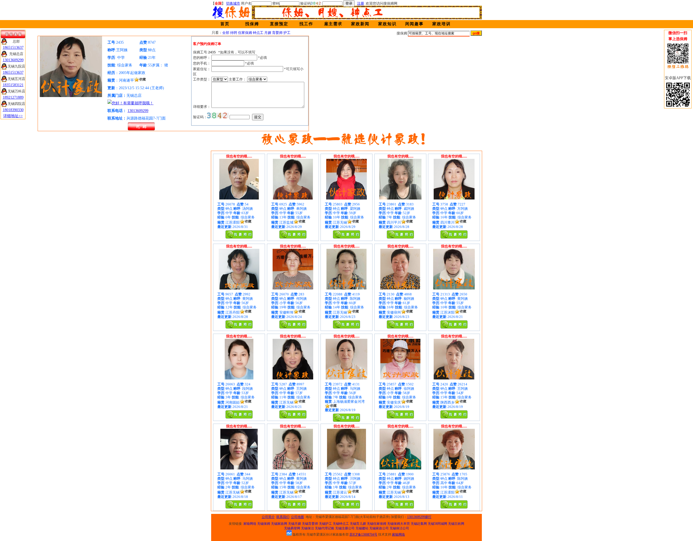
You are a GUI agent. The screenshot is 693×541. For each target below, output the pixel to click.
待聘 (233, 33)
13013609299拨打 (419, 517)
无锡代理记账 (324, 528)
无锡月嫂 (294, 524)
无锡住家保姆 (376, 524)
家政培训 (441, 24)
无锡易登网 (292, 528)
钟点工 (258, 33)
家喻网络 (249, 524)
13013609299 (138, 111)
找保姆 (252, 24)
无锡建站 (361, 528)
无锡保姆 (263, 524)
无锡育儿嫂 (358, 524)
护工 (286, 33)
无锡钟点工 (341, 524)
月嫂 (267, 33)
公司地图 (297, 517)
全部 (225, 33)
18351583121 (13, 85)
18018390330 (13, 110)
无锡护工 (325, 524)
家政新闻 (360, 24)
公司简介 (268, 517)
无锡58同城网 (437, 524)
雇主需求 (333, 24)
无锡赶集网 (419, 524)
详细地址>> (13, 116)
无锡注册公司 (345, 528)
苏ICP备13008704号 (363, 534)
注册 (360, 3)
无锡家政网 (279, 524)
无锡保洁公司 (399, 528)
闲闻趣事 (414, 24)
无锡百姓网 (456, 524)
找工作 (306, 24)
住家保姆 (245, 33)
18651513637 (13, 48)
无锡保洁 (307, 528)
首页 (225, 24)
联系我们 (282, 517)
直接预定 (279, 24)
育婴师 (277, 33)
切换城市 (233, 3)
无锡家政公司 (379, 528)
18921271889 (13, 97)
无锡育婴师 (310, 524)
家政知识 (387, 24)
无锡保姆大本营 (398, 524)
